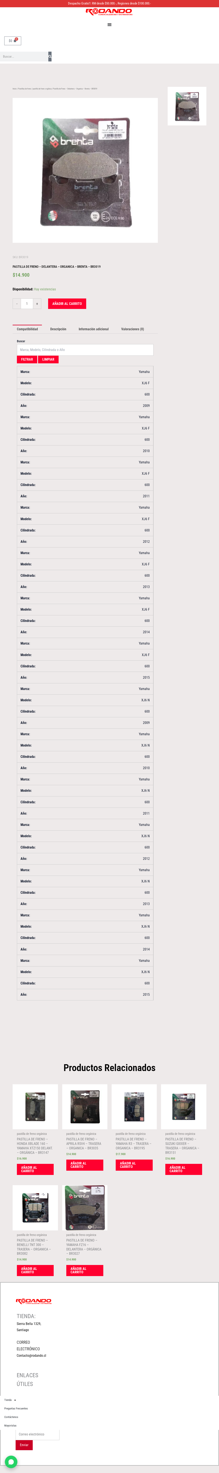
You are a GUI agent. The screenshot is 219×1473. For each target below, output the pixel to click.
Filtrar (27, 359)
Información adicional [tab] (94, 329)
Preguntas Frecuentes (16, 1408)
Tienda (8, 1400)
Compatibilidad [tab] (27, 329)
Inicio (15, 89)
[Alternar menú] (109, 24)
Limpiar (48, 359)
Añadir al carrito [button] (29, 1169)
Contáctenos (11, 1417)
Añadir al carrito (67, 304)
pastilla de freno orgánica (42, 89)
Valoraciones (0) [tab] (132, 329)
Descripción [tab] (58, 329)
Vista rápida (35, 1126)
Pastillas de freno (24, 89)
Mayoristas (10, 1425)
